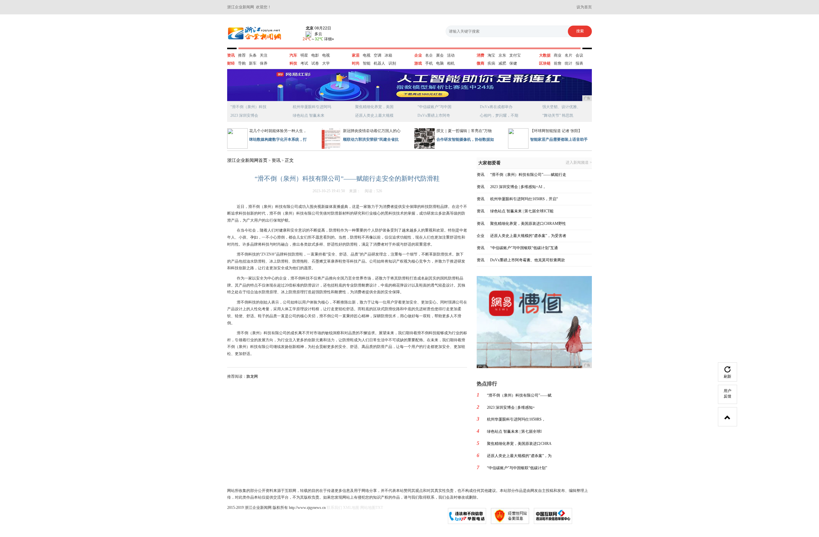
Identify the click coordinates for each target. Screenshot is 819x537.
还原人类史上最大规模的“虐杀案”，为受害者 (528, 235)
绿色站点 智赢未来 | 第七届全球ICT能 (521, 211)
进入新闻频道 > (579, 163)
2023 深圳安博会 (244, 115)
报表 (579, 63)
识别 (392, 63)
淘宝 (491, 55)
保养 (263, 63)
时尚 (356, 63)
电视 (326, 55)
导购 (242, 63)
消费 (480, 55)
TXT (379, 507)
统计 (568, 63)
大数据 (545, 55)
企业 (418, 55)
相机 (451, 63)
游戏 (418, 63)
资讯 (231, 55)
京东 (502, 55)
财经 (231, 63)
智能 (366, 63)
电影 (315, 55)
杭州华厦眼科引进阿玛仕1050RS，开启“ (524, 199)
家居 (356, 55)
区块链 (545, 63)
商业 (557, 55)
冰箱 (388, 55)
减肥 (502, 63)
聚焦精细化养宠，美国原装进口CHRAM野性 (528, 223)
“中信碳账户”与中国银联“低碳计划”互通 (524, 248)
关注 (263, 55)
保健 (513, 63)
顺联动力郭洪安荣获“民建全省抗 (371, 139)
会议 (579, 55)
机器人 (379, 63)
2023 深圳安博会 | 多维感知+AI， (518, 187)
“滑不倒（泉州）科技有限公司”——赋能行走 (528, 174)
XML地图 (351, 507)
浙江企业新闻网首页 (247, 160)
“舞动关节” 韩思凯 (557, 115)
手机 (429, 63)
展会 (440, 55)
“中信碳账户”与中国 (434, 107)
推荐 (242, 55)
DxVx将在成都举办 (496, 107)
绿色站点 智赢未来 (308, 115)
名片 (568, 55)
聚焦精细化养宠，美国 (374, 107)
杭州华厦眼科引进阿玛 (312, 107)
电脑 (440, 63)
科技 (293, 63)
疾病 (491, 63)
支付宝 (515, 55)
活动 (451, 55)
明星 (304, 55)
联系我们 (334, 507)
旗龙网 (252, 376)
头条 (253, 55)
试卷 (315, 63)
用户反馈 (727, 394)
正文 (289, 160)
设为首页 (584, 7)
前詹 (557, 63)
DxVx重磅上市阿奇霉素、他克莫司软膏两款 (527, 260)
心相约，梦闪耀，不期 (499, 115)
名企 (429, 55)
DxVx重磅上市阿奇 (433, 115)
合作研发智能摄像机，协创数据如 (465, 139)
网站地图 (368, 507)
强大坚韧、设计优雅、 (561, 107)
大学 (326, 63)
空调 (377, 55)
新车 (253, 63)
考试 (304, 63)
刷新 (727, 376)
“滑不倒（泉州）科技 (248, 107)
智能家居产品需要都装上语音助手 (559, 139)
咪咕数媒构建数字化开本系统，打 (278, 139)
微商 (480, 63)
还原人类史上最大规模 (374, 115)
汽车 (293, 55)
